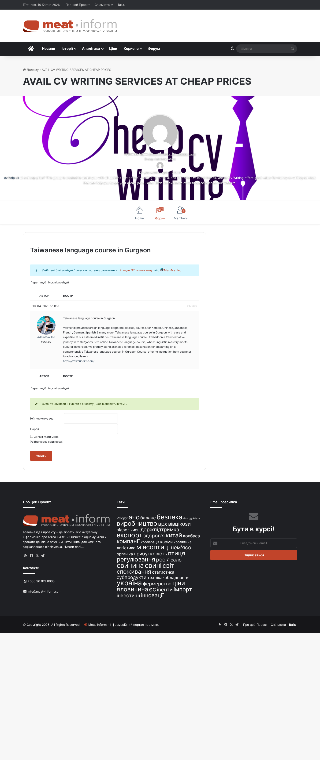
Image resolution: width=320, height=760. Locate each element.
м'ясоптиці (153, 547)
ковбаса (191, 535)
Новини (48, 48)
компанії (128, 541)
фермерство (157, 583)
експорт (129, 535)
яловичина (132, 589)
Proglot (122, 518)
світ (168, 565)
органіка (125, 554)
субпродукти (131, 577)
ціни (178, 583)
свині (153, 565)
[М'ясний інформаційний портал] (70, 25)
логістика (126, 547)
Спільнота (102, 5)
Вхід (121, 5)
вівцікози (179, 524)
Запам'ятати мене (46, 436)
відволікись (128, 529)
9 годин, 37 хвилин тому (136, 270)
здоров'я (154, 536)
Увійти (41, 456)
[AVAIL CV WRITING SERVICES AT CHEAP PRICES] (160, 149)
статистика (163, 572)
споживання (134, 571)
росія (163, 559)
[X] (37, 555)
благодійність (191, 518)
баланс (148, 518)
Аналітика (91, 48)
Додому (32, 70)
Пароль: (35, 429)
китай (174, 535)
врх (162, 523)
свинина (130, 565)
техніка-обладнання (168, 577)
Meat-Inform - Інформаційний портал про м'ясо (124, 624)
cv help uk (11, 178)
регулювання (136, 559)
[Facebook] (31, 555)
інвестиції (128, 595)
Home (139, 218)
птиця (176, 553)
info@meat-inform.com (44, 591)
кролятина (183, 542)
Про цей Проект (78, 5)
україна (129, 583)
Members (181, 214)
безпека (169, 517)
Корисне (131, 48)
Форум (154, 48)
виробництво (137, 523)
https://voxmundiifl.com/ (78, 361)
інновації (152, 595)
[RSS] (26, 555)
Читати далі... (74, 547)
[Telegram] (42, 555)
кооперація (150, 542)
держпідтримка (160, 529)
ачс (134, 517)
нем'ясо (181, 547)
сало (176, 560)
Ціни (113, 48)
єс (152, 589)
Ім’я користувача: (42, 418)
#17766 (192, 306)
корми (166, 541)
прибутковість (150, 554)
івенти (165, 589)
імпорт (183, 589)
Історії (67, 48)
